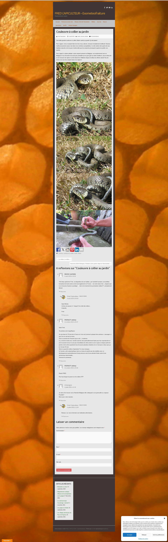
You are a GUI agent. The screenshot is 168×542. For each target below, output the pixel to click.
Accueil (58, 21)
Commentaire (60, 430)
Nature (105, 21)
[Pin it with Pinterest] (72, 250)
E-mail (58, 454)
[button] (164, 518)
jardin (75, 253)
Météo (93, 21)
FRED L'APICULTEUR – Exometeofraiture (80, 13)
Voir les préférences (158, 535)
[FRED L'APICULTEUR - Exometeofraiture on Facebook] (104, 7)
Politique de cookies (143, 538)
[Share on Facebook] (58, 250)
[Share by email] (81, 250)
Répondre (63, 291)
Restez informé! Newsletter (82, 21)
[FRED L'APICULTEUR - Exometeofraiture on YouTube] (109, 7)
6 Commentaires (95, 36)
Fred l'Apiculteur (62, 36)
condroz (60, 253)
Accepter (129, 535)
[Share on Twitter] (63, 250)
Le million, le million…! (64, 259)
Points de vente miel (67, 21)
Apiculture (58, 25)
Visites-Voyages (72, 25)
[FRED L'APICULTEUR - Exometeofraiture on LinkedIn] (112, 7)
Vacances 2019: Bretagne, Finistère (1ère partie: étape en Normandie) (90, 263)
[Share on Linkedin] (77, 250)
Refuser (144, 535)
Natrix (79, 253)
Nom (58, 447)
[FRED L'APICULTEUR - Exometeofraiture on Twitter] (107, 7)
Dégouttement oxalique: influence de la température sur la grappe (64, 494)
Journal (99, 21)
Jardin (64, 25)
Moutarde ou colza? (62, 486)
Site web (58, 462)
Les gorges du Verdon (62, 507)
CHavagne (68, 385)
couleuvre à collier (69, 253)
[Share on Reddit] (68, 250)
